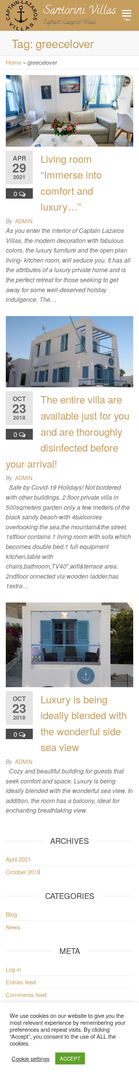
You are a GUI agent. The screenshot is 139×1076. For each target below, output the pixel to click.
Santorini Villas (79, 11)
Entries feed (21, 982)
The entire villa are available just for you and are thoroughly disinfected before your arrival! (67, 431)
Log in (13, 969)
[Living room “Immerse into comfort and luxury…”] (69, 110)
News (13, 927)
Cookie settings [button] (30, 1058)
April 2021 (18, 859)
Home (13, 62)
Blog (11, 914)
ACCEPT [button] (70, 1058)
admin (23, 221)
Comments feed (26, 995)
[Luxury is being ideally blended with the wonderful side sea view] (69, 644)
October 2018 (23, 872)
